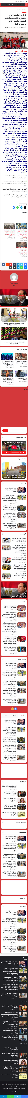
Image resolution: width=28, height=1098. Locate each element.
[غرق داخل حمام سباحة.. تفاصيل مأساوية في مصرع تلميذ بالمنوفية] (21, 245)
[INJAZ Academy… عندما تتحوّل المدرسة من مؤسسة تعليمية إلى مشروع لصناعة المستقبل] (21, 508)
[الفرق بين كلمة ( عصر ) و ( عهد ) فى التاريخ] (21, 814)
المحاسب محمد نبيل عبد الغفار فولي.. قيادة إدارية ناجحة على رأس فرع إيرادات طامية (19, 540)
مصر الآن (19, 9)
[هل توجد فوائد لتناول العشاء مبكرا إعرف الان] (23, 1008)
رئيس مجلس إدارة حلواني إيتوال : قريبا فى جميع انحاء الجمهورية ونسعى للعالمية (10, 806)
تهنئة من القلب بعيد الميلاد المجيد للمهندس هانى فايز (10, 607)
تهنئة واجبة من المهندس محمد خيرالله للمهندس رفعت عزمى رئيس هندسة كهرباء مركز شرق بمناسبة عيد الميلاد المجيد (9, 616)
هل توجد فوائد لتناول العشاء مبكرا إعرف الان (10, 1007)
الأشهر (14, 715)
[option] (14, 297)
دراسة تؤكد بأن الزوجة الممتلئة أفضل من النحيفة (9, 799)
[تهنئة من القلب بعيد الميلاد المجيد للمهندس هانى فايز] (21, 608)
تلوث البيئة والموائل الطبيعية (22, 379)
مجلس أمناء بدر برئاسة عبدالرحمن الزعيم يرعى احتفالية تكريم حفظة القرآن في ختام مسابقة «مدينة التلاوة (9, 232)
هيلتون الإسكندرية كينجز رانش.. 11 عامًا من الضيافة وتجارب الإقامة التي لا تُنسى (9, 525)
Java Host (11, 1088)
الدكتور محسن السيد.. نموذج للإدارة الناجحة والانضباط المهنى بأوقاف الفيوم (14, 301)
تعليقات (5, 715)
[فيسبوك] (25, 264)
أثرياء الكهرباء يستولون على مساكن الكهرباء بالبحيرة (10, 792)
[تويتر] (21, 264)
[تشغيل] (23, 452)
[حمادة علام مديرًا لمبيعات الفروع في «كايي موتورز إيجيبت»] (21, 490)
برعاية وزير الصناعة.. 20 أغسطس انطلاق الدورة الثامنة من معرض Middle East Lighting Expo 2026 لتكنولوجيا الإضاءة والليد (9, 498)
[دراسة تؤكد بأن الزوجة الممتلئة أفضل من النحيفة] (21, 800)
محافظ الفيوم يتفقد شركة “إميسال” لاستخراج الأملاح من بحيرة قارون (10, 1030)
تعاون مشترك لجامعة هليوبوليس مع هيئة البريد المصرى (20, 575)
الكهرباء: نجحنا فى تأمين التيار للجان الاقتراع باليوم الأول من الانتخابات (10, 1037)
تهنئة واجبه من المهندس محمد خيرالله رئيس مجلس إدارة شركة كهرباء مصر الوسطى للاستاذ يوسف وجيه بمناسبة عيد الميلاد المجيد (9, 640)
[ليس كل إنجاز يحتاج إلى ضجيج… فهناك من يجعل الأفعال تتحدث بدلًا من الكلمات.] (6, 560)
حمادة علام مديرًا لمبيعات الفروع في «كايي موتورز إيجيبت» (10, 489)
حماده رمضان (21, 27)
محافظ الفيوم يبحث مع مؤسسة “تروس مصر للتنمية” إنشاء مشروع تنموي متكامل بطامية (10, 1023)
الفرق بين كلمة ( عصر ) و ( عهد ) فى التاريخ (9, 813)
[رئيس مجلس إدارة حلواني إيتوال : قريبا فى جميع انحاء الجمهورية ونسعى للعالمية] (21, 807)
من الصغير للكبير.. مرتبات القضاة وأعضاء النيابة (9, 787)
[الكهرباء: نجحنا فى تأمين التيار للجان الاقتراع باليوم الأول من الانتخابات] (23, 1038)
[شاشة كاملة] (4, 452)
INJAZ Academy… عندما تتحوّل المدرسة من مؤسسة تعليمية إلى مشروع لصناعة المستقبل (14, 475)
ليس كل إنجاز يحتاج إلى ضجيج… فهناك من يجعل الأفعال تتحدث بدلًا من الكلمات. (19, 559)
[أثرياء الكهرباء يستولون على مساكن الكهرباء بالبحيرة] (21, 794)
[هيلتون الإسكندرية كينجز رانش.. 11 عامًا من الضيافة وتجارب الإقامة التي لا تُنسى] (21, 525)
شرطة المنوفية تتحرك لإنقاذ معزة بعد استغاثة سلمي (21, 363)
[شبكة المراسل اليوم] (19, 1)
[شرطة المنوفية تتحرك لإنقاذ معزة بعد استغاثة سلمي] (21, 356)
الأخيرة (22, 715)
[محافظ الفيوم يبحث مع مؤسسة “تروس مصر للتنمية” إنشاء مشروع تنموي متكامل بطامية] (23, 1023)
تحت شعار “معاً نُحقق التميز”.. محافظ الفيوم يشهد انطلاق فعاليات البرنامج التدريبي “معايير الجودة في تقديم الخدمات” (9, 1015)
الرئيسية (24, 9)
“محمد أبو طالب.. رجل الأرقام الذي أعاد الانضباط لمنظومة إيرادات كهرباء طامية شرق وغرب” (10, 649)
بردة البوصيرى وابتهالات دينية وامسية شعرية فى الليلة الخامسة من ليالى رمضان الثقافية (7, 380)
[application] (14, 447)
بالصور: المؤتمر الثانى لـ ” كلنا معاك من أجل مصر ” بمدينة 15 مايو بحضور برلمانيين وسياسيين (7, 364)
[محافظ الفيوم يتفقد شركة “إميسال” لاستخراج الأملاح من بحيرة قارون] (23, 1031)
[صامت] (6, 452)
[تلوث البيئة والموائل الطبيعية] (21, 373)
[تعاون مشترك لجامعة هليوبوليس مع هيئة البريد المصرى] (6, 576)
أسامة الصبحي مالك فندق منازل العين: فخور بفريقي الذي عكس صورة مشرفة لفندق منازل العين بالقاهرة (19, 567)
